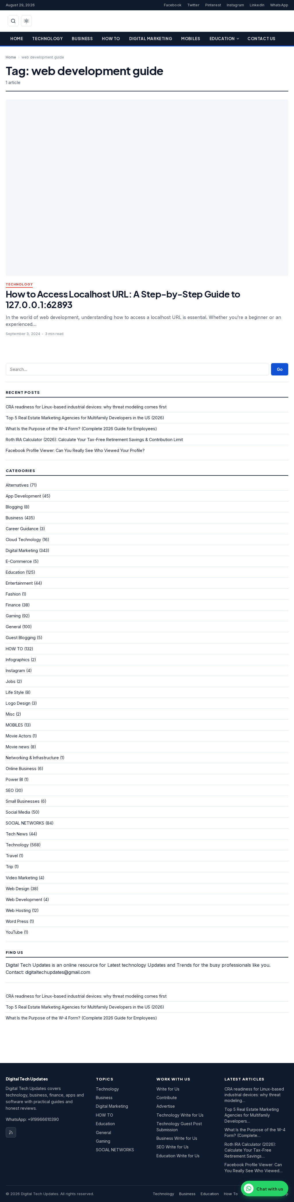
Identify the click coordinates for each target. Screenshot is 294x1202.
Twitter (193, 5)
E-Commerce (19, 561)
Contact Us (261, 38)
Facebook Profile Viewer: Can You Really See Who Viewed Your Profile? (75, 450)
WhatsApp (279, 5)
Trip (9, 866)
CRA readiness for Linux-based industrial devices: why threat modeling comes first (86, 406)
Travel (12, 855)
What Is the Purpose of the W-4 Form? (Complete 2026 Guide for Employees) (81, 428)
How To (111, 38)
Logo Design (18, 703)
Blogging (14, 506)
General (13, 626)
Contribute (166, 1097)
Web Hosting (18, 910)
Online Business (21, 768)
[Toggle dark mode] (26, 20)
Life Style (15, 692)
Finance (13, 604)
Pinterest (213, 5)
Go (280, 369)
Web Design (17, 888)
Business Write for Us (176, 1138)
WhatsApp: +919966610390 (32, 1119)
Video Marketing (22, 877)
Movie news (17, 746)
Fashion (13, 594)
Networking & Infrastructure (32, 757)
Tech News (17, 833)
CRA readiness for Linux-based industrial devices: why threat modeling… (254, 1095)
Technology (47, 38)
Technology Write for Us (180, 1115)
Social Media (18, 812)
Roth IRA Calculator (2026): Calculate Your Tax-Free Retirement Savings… (250, 1150)
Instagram (235, 5)
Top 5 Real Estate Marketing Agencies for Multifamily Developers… (252, 1115)
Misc (10, 714)
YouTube (14, 932)
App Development (23, 496)
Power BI (14, 779)
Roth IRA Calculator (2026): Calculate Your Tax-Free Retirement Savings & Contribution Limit (94, 439)
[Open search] (13, 20)
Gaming (13, 615)
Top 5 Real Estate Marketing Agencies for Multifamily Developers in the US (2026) (85, 417)
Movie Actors (18, 735)
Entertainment (19, 583)
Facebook (172, 5)
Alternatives (17, 485)
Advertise (165, 1106)
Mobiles (190, 38)
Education (222, 38)
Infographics (18, 659)
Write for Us (167, 1089)
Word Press (17, 921)
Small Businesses (23, 801)
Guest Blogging (21, 637)
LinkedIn (257, 5)
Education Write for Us (178, 1155)
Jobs (11, 681)
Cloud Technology (23, 539)
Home (16, 38)
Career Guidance (22, 528)
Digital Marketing (150, 38)
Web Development (24, 899)
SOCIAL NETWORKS (25, 823)
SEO (10, 790)
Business (82, 38)
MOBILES (14, 725)
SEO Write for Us (172, 1146)
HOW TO (14, 648)
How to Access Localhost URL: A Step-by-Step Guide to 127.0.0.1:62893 (123, 299)
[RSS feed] (11, 1132)
